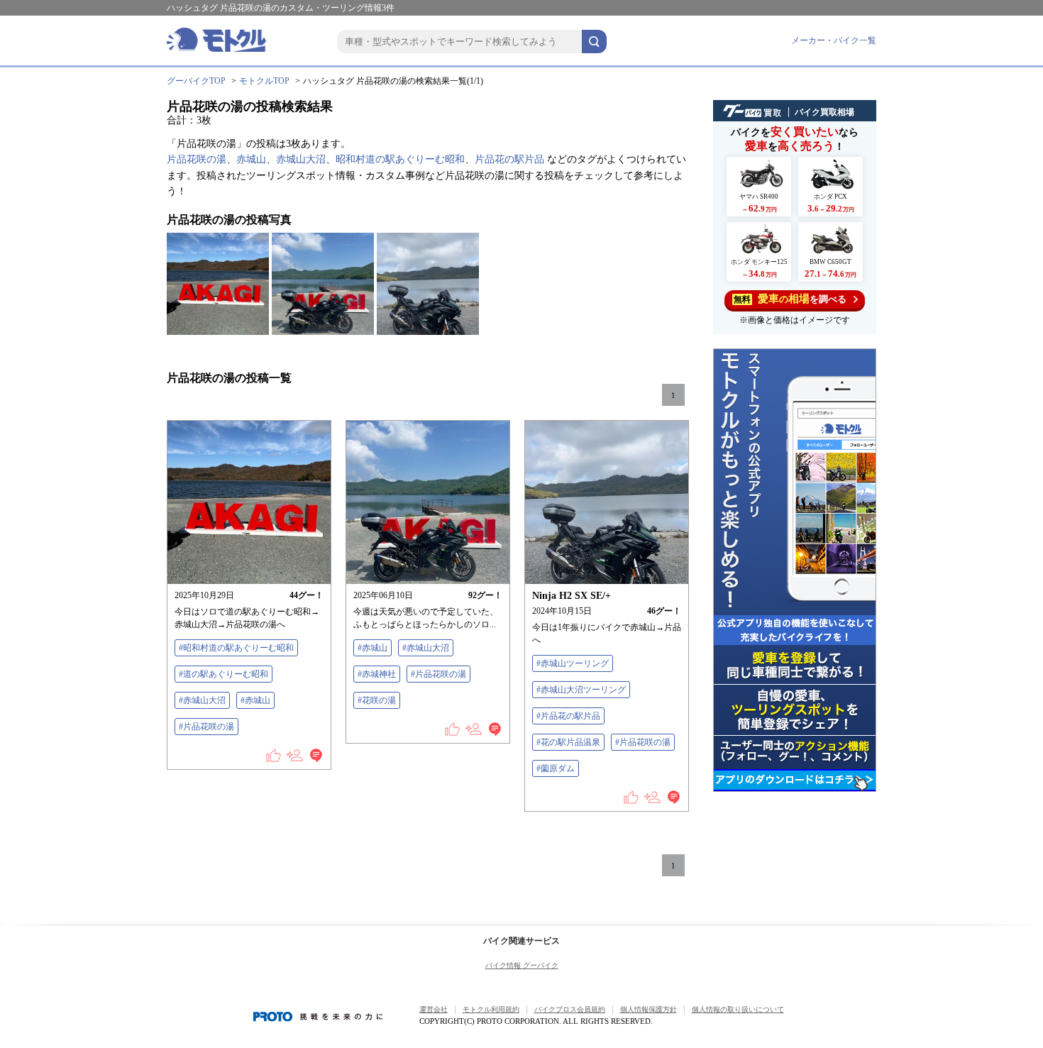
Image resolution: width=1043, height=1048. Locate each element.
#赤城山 (255, 700)
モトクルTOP (264, 81)
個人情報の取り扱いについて (738, 1009)
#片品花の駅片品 (568, 716)
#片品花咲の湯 (206, 727)
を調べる (790, 298)
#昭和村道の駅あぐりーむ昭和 (236, 648)
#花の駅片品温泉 (568, 742)
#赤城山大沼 (202, 700)
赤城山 (251, 159)
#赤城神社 (377, 674)
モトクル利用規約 (491, 1009)
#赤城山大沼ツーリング (581, 690)
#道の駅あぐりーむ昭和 (223, 674)
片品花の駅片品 (509, 159)
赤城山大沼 (301, 159)
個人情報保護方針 (648, 1009)
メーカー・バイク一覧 (833, 40)
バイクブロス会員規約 (569, 1009)
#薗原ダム (555, 768)
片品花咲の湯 (196, 159)
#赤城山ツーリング (572, 663)
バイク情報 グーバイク (521, 965)
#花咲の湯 (377, 700)
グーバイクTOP (196, 81)
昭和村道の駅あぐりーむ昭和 (400, 159)
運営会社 (433, 1009)
